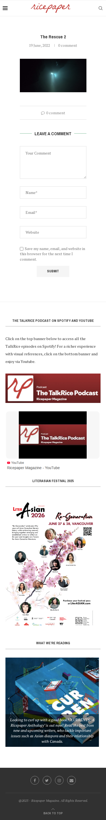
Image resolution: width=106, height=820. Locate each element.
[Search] (100, 8)
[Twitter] (47, 780)
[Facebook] (34, 780)
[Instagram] (59, 780)
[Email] (71, 780)
